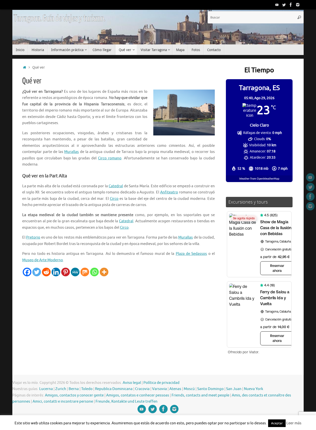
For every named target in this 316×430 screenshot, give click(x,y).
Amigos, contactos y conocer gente (74, 395)
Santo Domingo (210, 389)
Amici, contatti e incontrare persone (63, 401)
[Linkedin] (56, 272)
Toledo (87, 389)
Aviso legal (132, 382)
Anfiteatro (169, 192)
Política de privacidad (161, 382)
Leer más (293, 423)
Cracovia (142, 389)
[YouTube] (277, 4)
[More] (104, 272)
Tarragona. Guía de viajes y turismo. (59, 18)
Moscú (189, 389)
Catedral (116, 186)
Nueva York (253, 389)
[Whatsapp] (94, 272)
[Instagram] (297, 4)
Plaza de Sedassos (191, 253)
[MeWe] (75, 272)
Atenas (175, 389)
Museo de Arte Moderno (42, 260)
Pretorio (33, 237)
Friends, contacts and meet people (200, 395)
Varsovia (159, 389)
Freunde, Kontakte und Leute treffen (127, 401)
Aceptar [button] (277, 423)
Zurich (60, 389)
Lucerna (46, 389)
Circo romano (109, 158)
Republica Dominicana (114, 389)
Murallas (71, 152)
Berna (74, 389)
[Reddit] (46, 272)
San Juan (233, 389)
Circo (114, 198)
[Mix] (84, 272)
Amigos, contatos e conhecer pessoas (137, 395)
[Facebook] (290, 4)
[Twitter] (283, 4)
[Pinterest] (65, 272)
